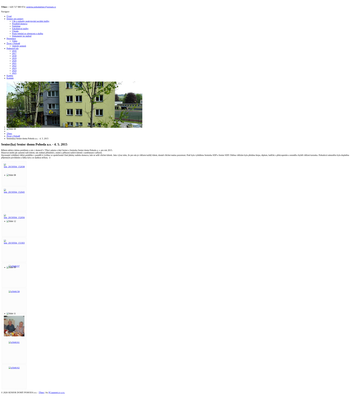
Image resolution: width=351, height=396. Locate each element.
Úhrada (15, 31)
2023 (14, 68)
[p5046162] (14, 368)
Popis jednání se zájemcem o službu (27, 33)
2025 (14, 73)
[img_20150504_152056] (14, 217)
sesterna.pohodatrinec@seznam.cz (41, 7)
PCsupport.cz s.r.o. (57, 392)
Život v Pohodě (13, 43)
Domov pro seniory (15, 19)
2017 (14, 53)
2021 (14, 63)
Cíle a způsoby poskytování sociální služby (30, 21)
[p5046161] (14, 342)
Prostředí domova (19, 24)
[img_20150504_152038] (14, 167)
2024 (14, 71)
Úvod (9, 16)
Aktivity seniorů (19, 46)
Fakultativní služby (20, 28)
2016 (14, 51)
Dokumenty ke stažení (21, 36)
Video (14, 41)
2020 (14, 61)
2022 (14, 66)
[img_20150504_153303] (14, 243)
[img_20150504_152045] (14, 192)
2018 (14, 56)
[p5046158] (14, 291)
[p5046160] (14, 335)
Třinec (41, 392)
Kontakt (10, 78)
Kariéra (10, 75)
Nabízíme (16, 26)
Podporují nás (13, 48)
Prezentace (11, 38)
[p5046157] (14, 266)
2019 (14, 58)
